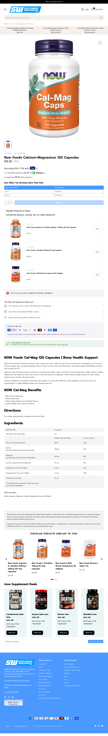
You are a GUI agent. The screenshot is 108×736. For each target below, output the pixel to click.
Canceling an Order (44, 670)
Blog (65, 676)
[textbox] (46, 641)
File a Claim (42, 695)
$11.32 (81, 570)
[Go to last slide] (6, 559)
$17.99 (29, 233)
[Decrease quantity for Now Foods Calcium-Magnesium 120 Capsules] (5, 202)
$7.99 (28, 279)
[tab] (52, 579)
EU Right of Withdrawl (45, 673)
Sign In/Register (69, 664)
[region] (54, 558)
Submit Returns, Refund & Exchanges (49, 698)
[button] (54, 177)
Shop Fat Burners (55, 32)
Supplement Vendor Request (72, 670)
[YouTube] (13, 697)
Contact (40, 667)
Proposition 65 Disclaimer (72, 686)
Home (5, 23)
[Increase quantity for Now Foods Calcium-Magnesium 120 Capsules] (11, 202)
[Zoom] (100, 43)
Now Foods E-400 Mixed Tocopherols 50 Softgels (45, 273)
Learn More (20, 32)
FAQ (65, 679)
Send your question (96, 641)
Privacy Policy (42, 679)
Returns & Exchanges (44, 683)
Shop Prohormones (90, 32)
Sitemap (66, 683)
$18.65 (29, 256)
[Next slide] (102, 559)
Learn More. (65, 345)
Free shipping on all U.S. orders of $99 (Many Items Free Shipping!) (29, 306)
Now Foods (8, 153)
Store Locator (42, 689)
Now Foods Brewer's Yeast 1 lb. (88, 564)
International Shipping (44, 676)
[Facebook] (6, 697)
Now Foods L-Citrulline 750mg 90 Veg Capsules (44, 250)
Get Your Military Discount (72, 667)
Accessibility (42, 664)
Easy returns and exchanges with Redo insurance (23, 312)
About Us (67, 673)
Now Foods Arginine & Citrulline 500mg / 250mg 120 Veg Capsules (51, 227)
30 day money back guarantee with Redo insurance (24, 317)
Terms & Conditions (44, 692)
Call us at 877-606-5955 (11, 692)
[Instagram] (9, 697)
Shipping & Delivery (44, 686)
